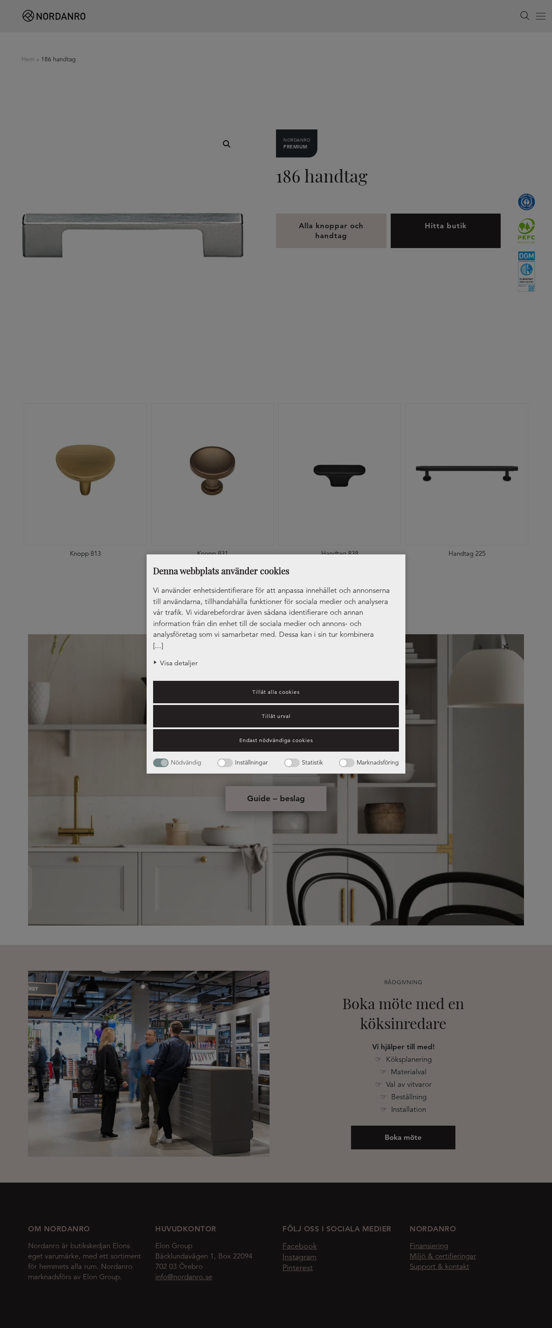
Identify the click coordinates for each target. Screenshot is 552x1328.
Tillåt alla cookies (276, 692)
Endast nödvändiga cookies (276, 740)
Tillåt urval (276, 716)
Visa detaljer (179, 663)
